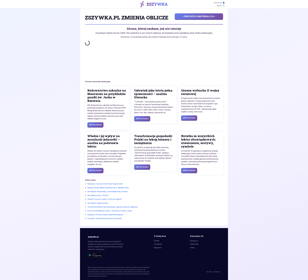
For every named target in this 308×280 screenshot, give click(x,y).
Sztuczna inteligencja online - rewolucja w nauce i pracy (109, 210)
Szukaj (219, 5)
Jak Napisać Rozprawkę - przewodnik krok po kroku (107, 191)
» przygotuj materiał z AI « (199, 16)
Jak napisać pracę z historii (97, 195)
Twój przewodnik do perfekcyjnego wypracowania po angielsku (112, 207)
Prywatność (158, 244)
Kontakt (156, 241)
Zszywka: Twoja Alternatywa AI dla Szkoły (104, 218)
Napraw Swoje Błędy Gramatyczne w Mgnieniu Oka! (108, 187)
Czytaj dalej (95, 125)
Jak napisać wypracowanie (97, 203)
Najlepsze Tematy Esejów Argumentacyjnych (105, 214)
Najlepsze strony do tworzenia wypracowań (105, 183)
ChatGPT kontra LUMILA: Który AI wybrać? (104, 199)
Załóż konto (194, 244)
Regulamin (157, 247)
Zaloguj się (218, 3)
